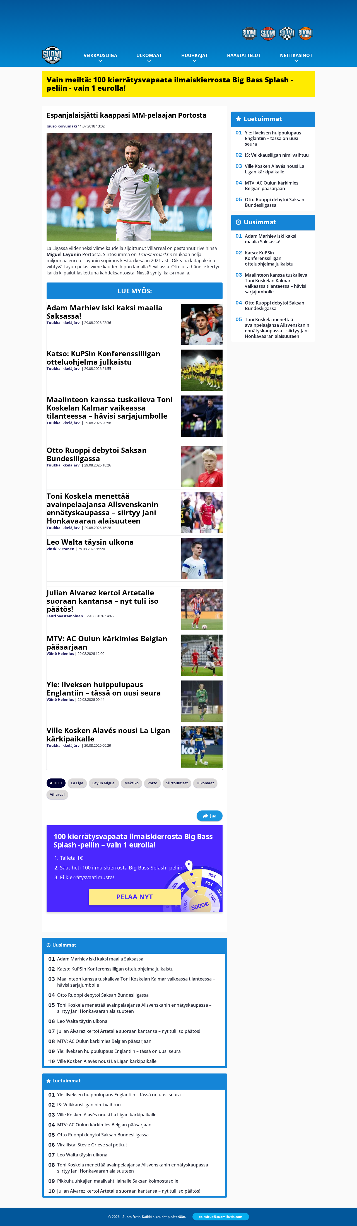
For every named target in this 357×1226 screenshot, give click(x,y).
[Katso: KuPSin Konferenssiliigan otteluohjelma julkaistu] (202, 370)
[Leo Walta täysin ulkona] (202, 558)
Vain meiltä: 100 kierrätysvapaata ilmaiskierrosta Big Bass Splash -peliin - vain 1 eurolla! (170, 84)
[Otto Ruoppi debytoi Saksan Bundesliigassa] (202, 466)
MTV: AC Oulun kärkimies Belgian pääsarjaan (107, 642)
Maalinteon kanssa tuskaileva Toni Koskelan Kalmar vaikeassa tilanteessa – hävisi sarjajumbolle (110, 407)
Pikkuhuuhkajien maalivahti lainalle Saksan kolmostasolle (117, 1181)
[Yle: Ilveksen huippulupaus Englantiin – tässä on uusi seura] (202, 701)
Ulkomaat (149, 55)
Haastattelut (243, 55)
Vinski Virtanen (60, 548)
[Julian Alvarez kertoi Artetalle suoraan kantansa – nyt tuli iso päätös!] (202, 609)
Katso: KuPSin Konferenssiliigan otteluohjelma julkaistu (103, 357)
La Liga (77, 782)
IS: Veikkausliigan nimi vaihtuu (89, 1105)
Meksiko (131, 782)
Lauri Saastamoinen (65, 615)
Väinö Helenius (60, 653)
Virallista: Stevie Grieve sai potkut (92, 1145)
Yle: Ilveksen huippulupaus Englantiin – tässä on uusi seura (104, 688)
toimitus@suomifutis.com (220, 1216)
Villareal (57, 794)
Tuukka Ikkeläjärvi (64, 322)
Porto (152, 782)
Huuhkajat (194, 55)
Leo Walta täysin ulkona (90, 542)
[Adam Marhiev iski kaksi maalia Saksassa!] (202, 324)
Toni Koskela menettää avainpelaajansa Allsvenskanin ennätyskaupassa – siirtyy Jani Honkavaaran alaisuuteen (102, 508)
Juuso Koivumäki (62, 126)
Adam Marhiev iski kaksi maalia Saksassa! (105, 312)
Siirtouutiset (177, 782)
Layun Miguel (103, 782)
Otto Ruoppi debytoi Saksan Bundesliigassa (97, 454)
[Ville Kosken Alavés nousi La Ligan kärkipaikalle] (202, 747)
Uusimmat (64, 945)
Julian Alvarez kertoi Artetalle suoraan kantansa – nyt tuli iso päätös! (102, 601)
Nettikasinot (296, 55)
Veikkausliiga (100, 55)
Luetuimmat (66, 1081)
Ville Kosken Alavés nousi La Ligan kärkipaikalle (108, 734)
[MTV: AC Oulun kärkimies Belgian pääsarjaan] (202, 655)
